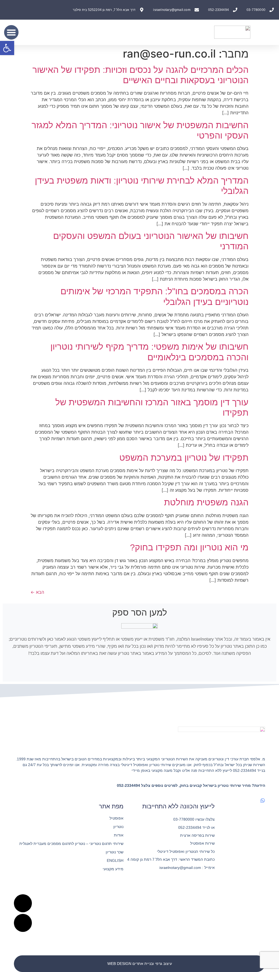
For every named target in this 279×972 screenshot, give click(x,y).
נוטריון (118, 826)
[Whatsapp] (262, 800)
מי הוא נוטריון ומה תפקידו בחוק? (189, 547)
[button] (11, 32)
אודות (118, 835)
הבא (37, 592)
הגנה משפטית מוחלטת (206, 502)
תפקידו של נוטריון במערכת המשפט (183, 458)
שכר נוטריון (114, 852)
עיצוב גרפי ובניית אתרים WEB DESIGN (139, 963)
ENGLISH (115, 860)
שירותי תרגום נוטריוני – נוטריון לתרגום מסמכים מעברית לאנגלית (71, 843)
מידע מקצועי (113, 869)
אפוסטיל (116, 818)
